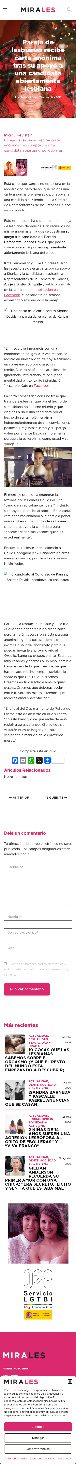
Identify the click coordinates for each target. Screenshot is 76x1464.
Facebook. (42, 385)
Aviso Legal (64, 1458)
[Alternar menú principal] (5, 10)
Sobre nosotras (16, 1368)
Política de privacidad (43, 1458)
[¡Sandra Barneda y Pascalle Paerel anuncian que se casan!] (15, 1090)
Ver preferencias (38, 1449)
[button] (70, 1382)
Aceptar (38, 1427)
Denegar (38, 1438)
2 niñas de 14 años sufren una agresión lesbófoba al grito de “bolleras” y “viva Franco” (37, 1138)
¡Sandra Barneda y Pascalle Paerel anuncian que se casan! (38, 1098)
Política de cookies (16, 1458)
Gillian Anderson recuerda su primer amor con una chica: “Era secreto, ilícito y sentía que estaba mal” (38, 1178)
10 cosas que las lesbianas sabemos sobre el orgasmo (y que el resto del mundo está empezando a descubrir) (37, 1060)
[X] (39, 761)
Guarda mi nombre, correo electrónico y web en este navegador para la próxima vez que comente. (37, 969)
